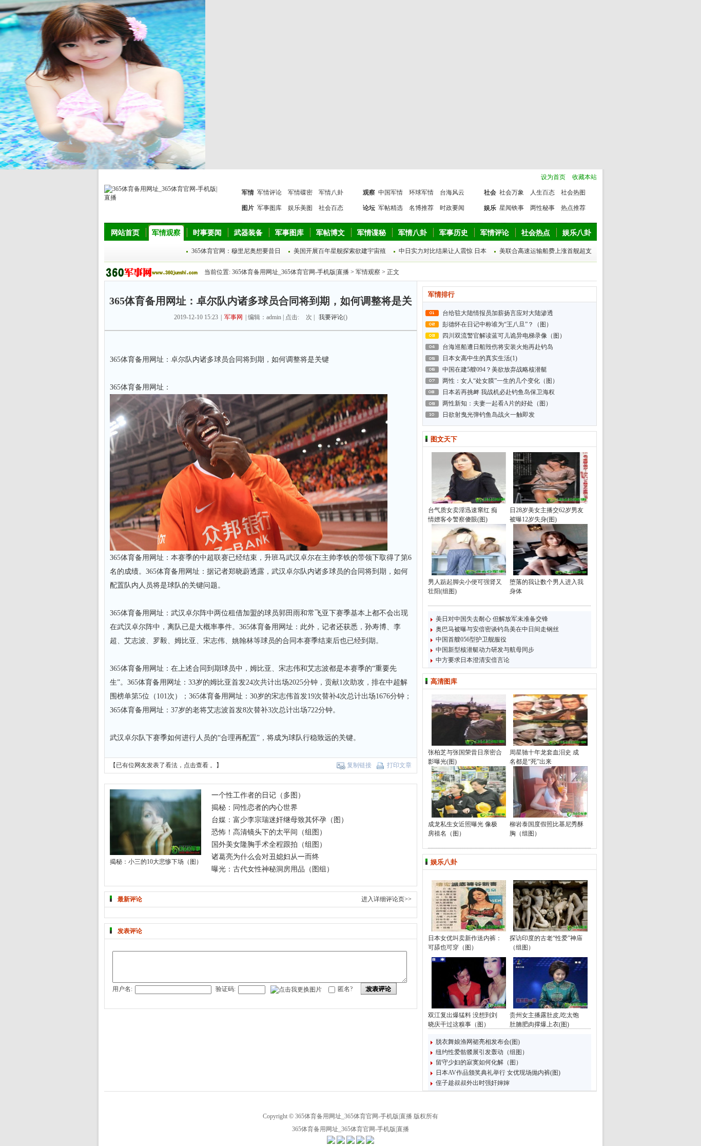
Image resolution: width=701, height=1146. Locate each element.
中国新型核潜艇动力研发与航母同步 (485, 649)
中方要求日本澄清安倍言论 (473, 660)
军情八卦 (331, 192)
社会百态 (331, 207)
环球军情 (421, 192)
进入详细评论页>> (386, 899)
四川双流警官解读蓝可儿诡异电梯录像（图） (504, 335)
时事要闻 (207, 233)
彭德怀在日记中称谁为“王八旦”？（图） (497, 324)
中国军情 (390, 192)
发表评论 (378, 989)
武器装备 (248, 233)
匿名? (345, 989)
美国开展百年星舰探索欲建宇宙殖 (340, 251)
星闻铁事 (511, 207)
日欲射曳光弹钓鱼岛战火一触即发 (488, 414)
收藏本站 (584, 177)
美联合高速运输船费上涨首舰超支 (545, 251)
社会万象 (511, 192)
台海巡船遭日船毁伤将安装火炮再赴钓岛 (497, 347)
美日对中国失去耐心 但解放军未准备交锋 (492, 619)
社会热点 (535, 233)
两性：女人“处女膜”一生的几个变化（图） (500, 380)
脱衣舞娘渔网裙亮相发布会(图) (478, 1041)
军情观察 (166, 233)
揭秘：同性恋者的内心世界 (254, 807)
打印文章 (399, 765)
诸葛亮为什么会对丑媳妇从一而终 (265, 857)
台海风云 (452, 192)
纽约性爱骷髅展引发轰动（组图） (482, 1052)
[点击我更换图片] (296, 989)
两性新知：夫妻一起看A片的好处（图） (497, 403)
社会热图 (573, 192)
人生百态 (542, 192)
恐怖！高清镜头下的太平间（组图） (268, 832)
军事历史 (453, 233)
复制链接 (359, 765)
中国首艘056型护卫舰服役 (471, 639)
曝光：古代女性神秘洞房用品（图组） (272, 869)
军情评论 (269, 192)
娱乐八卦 (576, 233)
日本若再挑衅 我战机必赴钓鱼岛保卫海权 (498, 392)
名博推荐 (421, 207)
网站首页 (125, 233)
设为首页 (553, 177)
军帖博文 (330, 233)
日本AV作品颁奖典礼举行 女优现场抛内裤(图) (498, 1072)
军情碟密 (300, 192)
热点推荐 (573, 207)
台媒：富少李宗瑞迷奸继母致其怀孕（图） (279, 820)
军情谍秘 (371, 233)
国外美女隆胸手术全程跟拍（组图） (268, 844)
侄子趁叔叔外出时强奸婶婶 (473, 1082)
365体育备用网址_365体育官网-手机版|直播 (290, 272)
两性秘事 (542, 207)
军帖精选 (390, 207)
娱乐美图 (300, 207)
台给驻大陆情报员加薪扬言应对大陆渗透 (497, 313)
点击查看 (196, 765)
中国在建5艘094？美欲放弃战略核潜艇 (494, 369)
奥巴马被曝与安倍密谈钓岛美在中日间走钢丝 (497, 629)
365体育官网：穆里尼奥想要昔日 (236, 251)
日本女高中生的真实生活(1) (479, 358)
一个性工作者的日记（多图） (258, 795)
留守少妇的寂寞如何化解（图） (479, 1062)
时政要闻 (452, 207)
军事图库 (269, 207)
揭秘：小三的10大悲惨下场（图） (156, 861)
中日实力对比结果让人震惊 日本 (442, 251)
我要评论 (331, 317)
